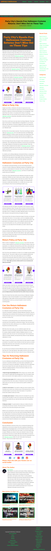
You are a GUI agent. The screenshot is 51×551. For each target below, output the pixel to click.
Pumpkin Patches (43, 99)
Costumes (36, 1)
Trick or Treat (42, 100)
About (13, 535)
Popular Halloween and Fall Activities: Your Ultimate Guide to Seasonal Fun (26, 505)
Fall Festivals (42, 81)
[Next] (34, 91)
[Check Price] (7, 102)
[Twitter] (14, 458)
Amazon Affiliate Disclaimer (12, 545)
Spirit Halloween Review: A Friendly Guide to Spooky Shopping (9, 505)
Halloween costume (16, 69)
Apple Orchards (42, 77)
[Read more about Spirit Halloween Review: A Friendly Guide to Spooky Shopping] (10, 498)
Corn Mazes (41, 79)
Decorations (42, 1)
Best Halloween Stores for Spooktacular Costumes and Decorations (9, 519)
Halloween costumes (19, 55)
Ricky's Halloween (4, 16)
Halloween (24, 1)
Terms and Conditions (12, 542)
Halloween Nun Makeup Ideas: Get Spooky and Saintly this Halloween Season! (26, 519)
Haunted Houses (42, 93)
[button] (32, 1)
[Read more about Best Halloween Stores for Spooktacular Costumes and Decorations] (10, 512)
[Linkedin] (23, 458)
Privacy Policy (13, 540)
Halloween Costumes (43, 85)
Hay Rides (41, 95)
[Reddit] (27, 458)
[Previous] (3, 91)
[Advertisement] (25, 9)
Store (47, 1)
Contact (12, 536)
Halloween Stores (43, 91)
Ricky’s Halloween (12, 533)
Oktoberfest (42, 97)
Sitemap (12, 538)
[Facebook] (10, 458)
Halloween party (10, 132)
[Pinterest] (19, 458)
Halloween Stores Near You (39, 549)
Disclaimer (13, 543)
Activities (30, 1)
